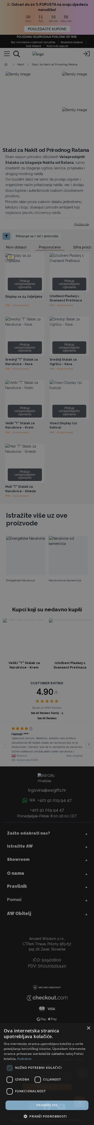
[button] (47, 1116)
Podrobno (24, 1059)
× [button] (88, 1028)
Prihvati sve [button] (47, 1105)
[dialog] (47, 1074)
